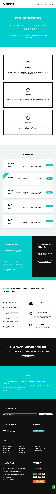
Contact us (22, 452)
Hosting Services (7, 446)
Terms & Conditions (40, 448)
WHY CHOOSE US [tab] (16, 288)
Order (49, 165)
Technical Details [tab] (9, 291)
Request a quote (45, 261)
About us (37, 446)
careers (21, 450)
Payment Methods (23, 448)
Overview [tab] (26, 288)
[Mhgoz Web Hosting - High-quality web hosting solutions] (8, 4)
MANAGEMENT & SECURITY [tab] (38, 288)
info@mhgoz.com (10, 479)
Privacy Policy (38, 450)
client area (48, 4)
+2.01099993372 (9, 477)
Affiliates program (23, 446)
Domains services (7, 448)
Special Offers (6, 452)
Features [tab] (6, 288)
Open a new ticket (38, 430)
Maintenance (6, 450)
